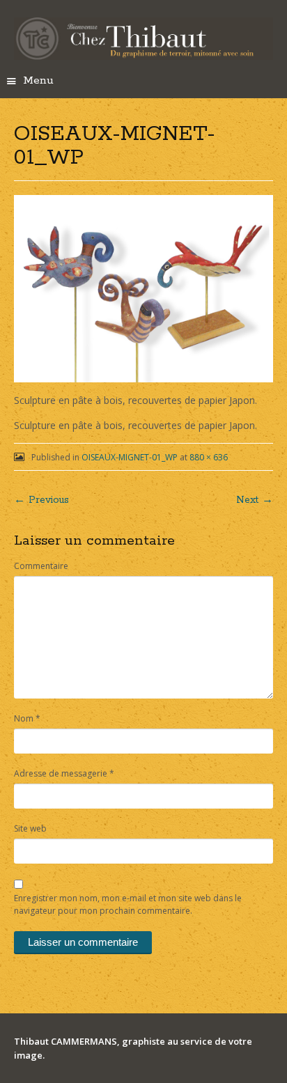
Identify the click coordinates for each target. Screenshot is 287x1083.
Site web (30, 828)
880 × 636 (208, 457)
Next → (254, 500)
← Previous (41, 500)
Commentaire (41, 566)
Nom (27, 718)
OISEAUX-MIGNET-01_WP (130, 457)
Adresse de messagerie (64, 773)
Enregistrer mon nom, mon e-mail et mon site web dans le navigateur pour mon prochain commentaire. (128, 904)
